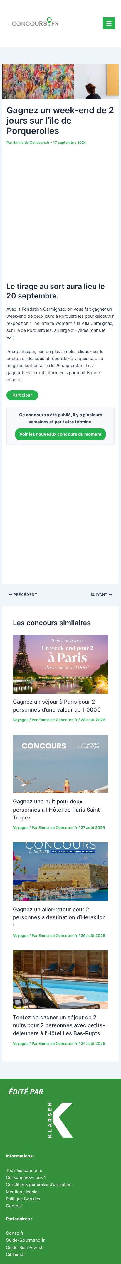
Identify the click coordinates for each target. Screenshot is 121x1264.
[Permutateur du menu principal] (109, 23)
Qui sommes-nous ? (26, 1177)
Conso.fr (14, 1233)
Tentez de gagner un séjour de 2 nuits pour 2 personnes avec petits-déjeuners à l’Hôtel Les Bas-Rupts (59, 1025)
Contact (14, 1206)
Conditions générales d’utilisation (39, 1184)
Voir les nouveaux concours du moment (60, 434)
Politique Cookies (23, 1199)
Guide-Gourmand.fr (25, 1240)
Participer (22, 395)
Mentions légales (23, 1191)
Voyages (20, 720)
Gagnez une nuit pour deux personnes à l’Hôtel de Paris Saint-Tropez (57, 809)
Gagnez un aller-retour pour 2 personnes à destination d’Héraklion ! (59, 917)
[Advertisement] (60, 210)
